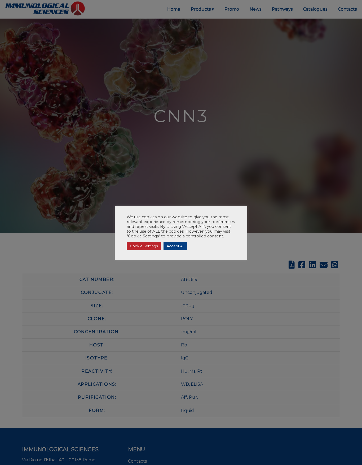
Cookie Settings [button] (144, 246)
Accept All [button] (175, 246)
